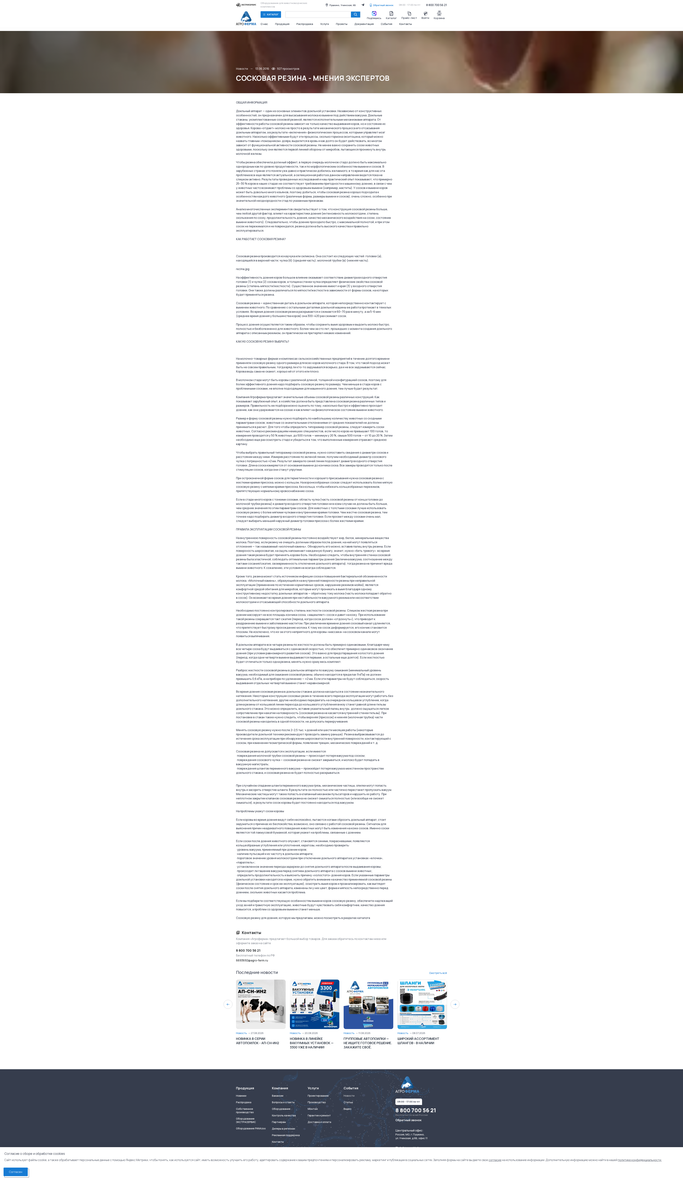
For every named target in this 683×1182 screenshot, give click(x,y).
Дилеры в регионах (283, 1128)
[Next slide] (455, 1004)
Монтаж (313, 1108)
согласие (495, 1160)
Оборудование (281, 1108)
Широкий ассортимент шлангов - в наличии (418, 1040)
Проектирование (318, 1095)
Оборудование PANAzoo (251, 1128)
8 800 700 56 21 (436, 5)
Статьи (348, 1102)
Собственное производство (245, 1110)
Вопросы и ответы (283, 1102)
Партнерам (279, 1122)
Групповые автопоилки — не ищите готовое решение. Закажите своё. (368, 1042)
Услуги (324, 24)
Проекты (341, 24)
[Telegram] (362, 5)
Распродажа (305, 24)
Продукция (282, 24)
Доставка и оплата (319, 1122)
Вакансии (277, 1095)
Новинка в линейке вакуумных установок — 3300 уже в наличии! (311, 1042)
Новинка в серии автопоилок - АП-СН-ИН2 (257, 1040)
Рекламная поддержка (286, 1135)
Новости (242, 68)
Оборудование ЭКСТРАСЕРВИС (246, 1120)
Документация (364, 24)
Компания (280, 1088)
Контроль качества (284, 1115)
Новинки (241, 1095)
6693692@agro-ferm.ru (252, 960)
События (386, 24)
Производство (317, 1102)
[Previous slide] (228, 1004)
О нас (264, 24)
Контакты (405, 24)
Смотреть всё (438, 973)
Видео (347, 1108)
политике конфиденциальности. (640, 1160)
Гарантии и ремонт (319, 1115)
